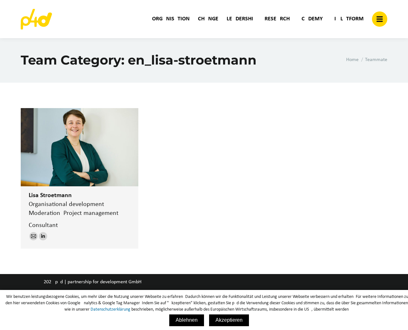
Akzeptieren (229, 320)
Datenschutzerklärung (110, 309)
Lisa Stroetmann (50, 195)
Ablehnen (187, 320)
